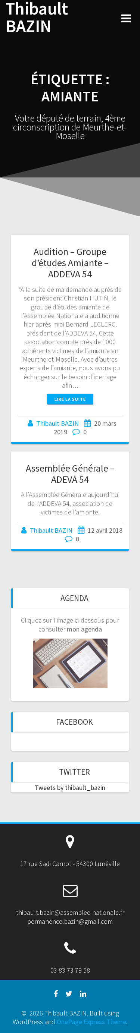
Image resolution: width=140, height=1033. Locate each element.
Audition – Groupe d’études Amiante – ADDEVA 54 (70, 262)
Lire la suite (70, 399)
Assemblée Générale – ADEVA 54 (70, 473)
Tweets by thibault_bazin (70, 787)
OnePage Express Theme (91, 1021)
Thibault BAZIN (37, 17)
